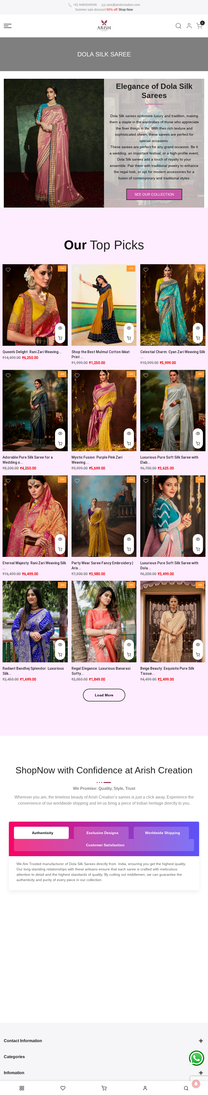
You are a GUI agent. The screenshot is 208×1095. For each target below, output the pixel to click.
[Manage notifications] (196, 1084)
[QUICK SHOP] (60, 655)
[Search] (178, 26)
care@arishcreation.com (123, 5)
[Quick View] (60, 328)
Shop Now (125, 9)
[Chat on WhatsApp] (196, 1058)
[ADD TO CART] (60, 338)
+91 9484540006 (84, 5)
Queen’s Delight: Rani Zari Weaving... (32, 352)
